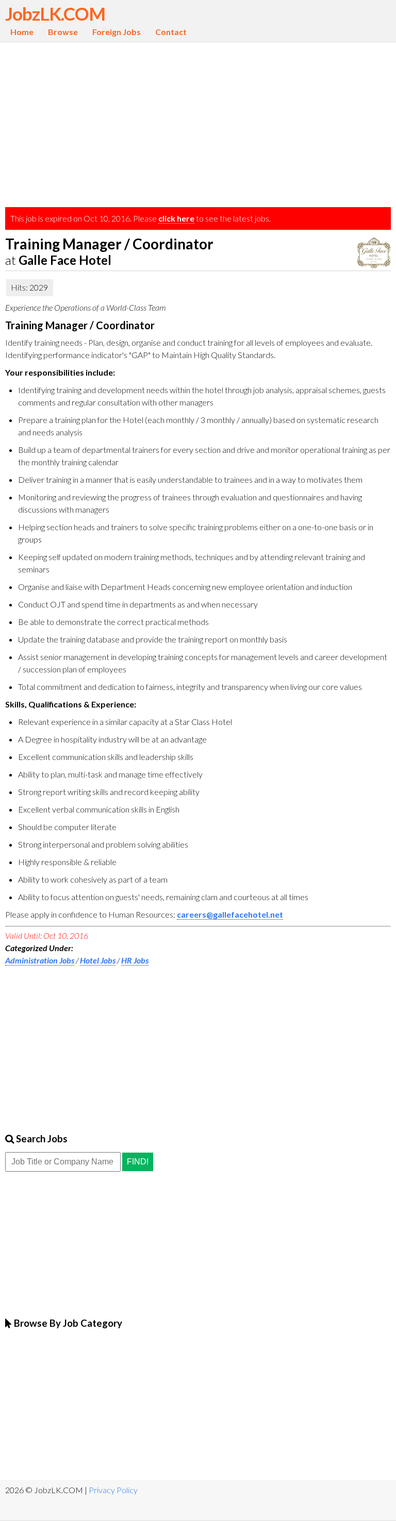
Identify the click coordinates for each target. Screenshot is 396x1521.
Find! (137, 1161)
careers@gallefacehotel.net (230, 914)
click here (176, 218)
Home (22, 32)
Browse (63, 32)
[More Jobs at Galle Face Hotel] (374, 265)
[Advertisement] (198, 119)
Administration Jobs (39, 960)
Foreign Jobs (116, 32)
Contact (171, 32)
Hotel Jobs (98, 960)
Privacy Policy (113, 1490)
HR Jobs (134, 960)
